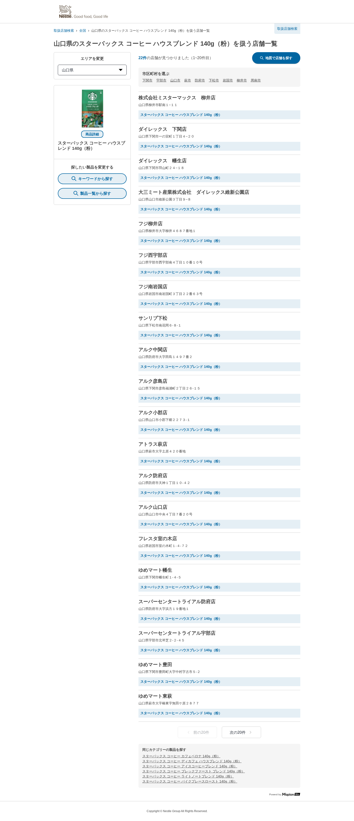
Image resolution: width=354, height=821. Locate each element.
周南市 (256, 80)
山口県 (67, 70)
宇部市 (161, 80)
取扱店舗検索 (64, 30)
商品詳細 (92, 134)
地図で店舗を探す (278, 58)
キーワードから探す (95, 179)
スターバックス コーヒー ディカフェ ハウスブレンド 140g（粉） (192, 761)
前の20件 (201, 732)
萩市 (187, 80)
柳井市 (242, 80)
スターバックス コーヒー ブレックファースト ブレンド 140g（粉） (193, 771)
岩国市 (228, 80)
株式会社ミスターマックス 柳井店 (177, 97)
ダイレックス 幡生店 (162, 160)
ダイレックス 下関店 (162, 129)
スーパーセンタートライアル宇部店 (177, 633)
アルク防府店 (152, 475)
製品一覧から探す (95, 193)
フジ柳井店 (150, 223)
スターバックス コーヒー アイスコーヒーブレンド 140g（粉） (189, 766)
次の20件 (238, 732)
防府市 (200, 80)
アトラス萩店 (152, 444)
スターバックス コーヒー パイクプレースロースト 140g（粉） (189, 781)
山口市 (175, 80)
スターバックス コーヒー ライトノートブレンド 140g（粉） (188, 776)
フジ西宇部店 (152, 255)
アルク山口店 (152, 507)
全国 (82, 30)
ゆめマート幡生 (155, 570)
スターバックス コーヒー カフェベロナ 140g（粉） (181, 756)
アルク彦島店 (152, 381)
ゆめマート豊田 (155, 664)
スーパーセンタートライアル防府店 (177, 601)
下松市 (214, 80)
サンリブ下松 (152, 318)
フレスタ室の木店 (157, 538)
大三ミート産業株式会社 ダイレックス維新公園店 (193, 192)
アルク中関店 (152, 349)
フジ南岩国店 (152, 286)
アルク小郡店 (152, 412)
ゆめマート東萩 (155, 696)
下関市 (147, 80)
